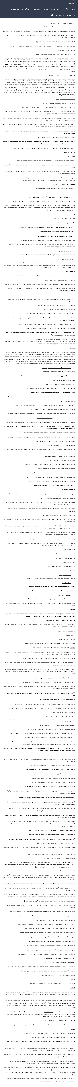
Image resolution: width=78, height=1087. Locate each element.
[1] (43, 422)
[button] (52, 15)
